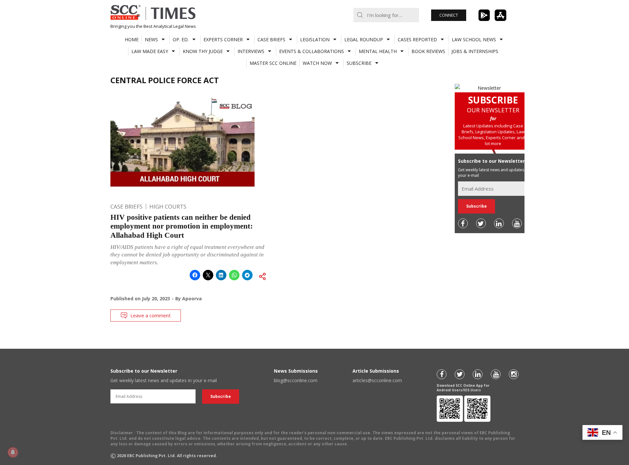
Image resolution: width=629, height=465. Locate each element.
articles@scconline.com (377, 380)
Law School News (474, 39)
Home (132, 39)
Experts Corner (223, 39)
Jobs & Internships (474, 51)
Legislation (315, 39)
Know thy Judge (203, 51)
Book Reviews (428, 51)
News (151, 39)
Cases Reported (417, 39)
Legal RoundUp (363, 39)
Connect (448, 15)
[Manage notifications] (13, 452)
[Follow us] (463, 223)
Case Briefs (271, 39)
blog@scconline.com (295, 380)
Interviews (251, 51)
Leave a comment (150, 315)
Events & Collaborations (311, 51)
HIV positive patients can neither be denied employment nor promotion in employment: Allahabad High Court (181, 226)
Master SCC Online (273, 63)
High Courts (167, 206)
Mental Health (378, 51)
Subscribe (359, 63)
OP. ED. (181, 39)
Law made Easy (149, 51)
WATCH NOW (317, 63)
